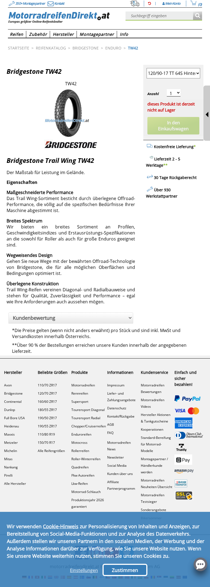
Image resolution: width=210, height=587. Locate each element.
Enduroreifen (81, 434)
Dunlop (9, 409)
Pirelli (8, 475)
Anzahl (153, 93)
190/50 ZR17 (47, 418)
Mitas (8, 459)
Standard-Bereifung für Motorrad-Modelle (156, 444)
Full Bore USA (14, 418)
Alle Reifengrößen (51, 450)
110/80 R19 (46, 434)
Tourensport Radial (85, 418)
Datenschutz (116, 408)
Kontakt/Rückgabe (121, 416)
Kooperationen (152, 429)
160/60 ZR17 (47, 401)
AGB (110, 424)
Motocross (79, 442)
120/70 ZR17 (47, 393)
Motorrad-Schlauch (86, 491)
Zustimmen (125, 570)
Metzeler (11, 442)
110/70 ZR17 (47, 385)
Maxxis (9, 434)
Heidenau (11, 426)
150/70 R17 (46, 442)
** (165, 165)
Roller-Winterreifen (85, 459)
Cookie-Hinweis (60, 526)
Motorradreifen (83, 385)
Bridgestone (13, 393)
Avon (8, 385)
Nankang (11, 467)
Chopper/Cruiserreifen (88, 426)
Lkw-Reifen (79, 483)
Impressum (115, 385)
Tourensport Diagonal (88, 409)
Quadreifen (80, 467)
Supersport (79, 401)
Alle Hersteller (15, 483)
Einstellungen (84, 570)
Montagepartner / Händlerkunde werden (154, 465)
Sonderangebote (153, 509)
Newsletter (115, 457)
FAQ (110, 432)
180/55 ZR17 (47, 409)
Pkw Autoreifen (82, 475)
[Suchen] (197, 15)
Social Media (117, 465)
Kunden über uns (120, 473)
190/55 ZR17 (47, 426)
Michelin (10, 450)
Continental (13, 401)
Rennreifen (79, 393)
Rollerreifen (80, 450)
